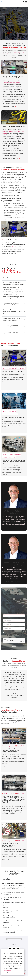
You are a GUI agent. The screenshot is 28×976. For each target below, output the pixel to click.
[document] (14, 488)
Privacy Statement (7, 970)
